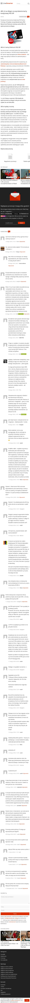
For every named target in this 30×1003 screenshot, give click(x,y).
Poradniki (3, 954)
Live (8, 3)
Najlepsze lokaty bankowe (7, 972)
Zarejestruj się (8, 918)
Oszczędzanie (4, 960)
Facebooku (9, 213)
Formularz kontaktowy (6, 988)
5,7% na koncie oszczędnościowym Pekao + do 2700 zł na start (9, 943)
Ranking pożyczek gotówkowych (8, 976)
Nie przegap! (4, 167)
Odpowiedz (22, 241)
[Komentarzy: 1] (18, 177)
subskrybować (12, 921)
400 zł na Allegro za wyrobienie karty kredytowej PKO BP (14, 12)
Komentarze (4, 231)
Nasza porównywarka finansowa (8, 978)
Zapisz (21, 223)
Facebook (3, 984)
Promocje (3, 958)
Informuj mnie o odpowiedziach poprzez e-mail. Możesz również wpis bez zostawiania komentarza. (14, 921)
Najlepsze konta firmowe (7, 968)
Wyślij (14, 914)
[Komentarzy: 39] (28, 16)
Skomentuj (4, 893)
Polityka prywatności (5, 994)
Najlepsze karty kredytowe (7, 970)
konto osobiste (22, 54)
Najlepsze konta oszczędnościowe (9, 974)
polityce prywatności (15, 1000)
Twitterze (23, 213)
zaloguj (16, 918)
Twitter (2, 986)
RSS (1, 990)
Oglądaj (3, 216)
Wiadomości (3, 956)
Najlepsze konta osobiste (7, 966)
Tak (27, 1000)
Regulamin (3, 992)
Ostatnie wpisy (5, 928)
